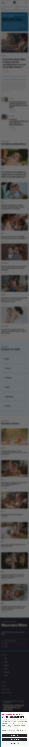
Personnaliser (15, 743)
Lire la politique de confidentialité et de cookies (14, 730)
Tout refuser (14, 735)
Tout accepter (15, 739)
